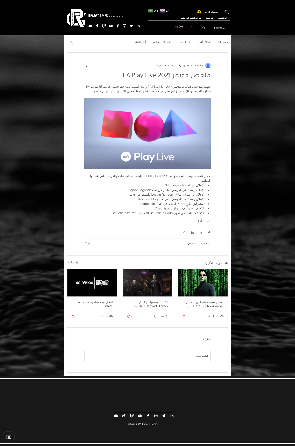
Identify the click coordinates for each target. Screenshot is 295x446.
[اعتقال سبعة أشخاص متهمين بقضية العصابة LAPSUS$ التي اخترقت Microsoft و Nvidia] (203, 282)
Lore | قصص (184, 42)
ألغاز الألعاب (140, 42)
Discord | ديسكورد (162, 42)
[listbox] (184, 26)
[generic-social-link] (90, 26)
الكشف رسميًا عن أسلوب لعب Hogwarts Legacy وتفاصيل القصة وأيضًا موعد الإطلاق (149, 304)
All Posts (223, 42)
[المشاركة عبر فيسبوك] (209, 232)
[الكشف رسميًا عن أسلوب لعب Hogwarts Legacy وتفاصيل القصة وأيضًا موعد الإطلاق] (147, 282)
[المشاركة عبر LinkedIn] (192, 232)
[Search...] (203, 27)
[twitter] (131, 26)
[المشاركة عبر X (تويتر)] (200, 232)
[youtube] (111, 26)
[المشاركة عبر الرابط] (184, 232)
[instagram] (124, 26)
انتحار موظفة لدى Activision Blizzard (95, 304)
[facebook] (118, 26)
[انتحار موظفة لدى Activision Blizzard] (92, 282)
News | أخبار (204, 42)
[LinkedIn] (138, 26)
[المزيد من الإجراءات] (86, 65)
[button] (227, 12)
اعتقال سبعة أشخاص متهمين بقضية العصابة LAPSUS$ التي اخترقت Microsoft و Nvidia (204, 304)
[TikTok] (97, 26)
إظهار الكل (72, 262)
